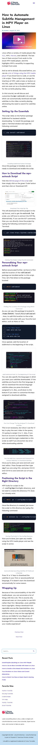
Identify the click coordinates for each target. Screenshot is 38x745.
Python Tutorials (7, 690)
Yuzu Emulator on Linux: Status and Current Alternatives (15, 673)
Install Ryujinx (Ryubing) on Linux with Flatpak (16, 662)
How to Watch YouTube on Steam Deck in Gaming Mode (18, 678)
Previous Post (19, 632)
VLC (3, 56)
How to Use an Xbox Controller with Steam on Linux (18, 665)
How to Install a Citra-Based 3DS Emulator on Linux (18, 668)
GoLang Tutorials (7, 693)
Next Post (19, 637)
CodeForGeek (6, 696)
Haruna (13, 56)
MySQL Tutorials (7, 702)
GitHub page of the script (19, 181)
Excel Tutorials (6, 705)
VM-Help (5, 699)
